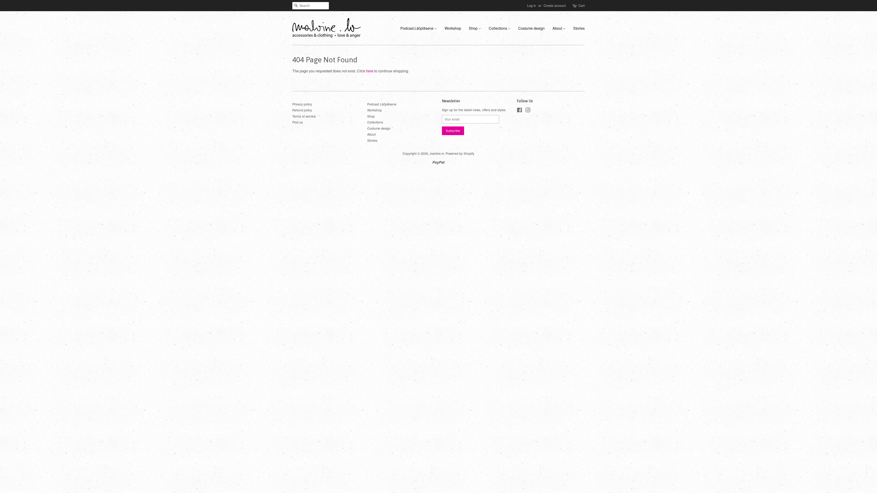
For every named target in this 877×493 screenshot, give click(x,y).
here (369, 70)
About (557, 28)
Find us (297, 122)
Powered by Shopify (460, 153)
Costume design (531, 28)
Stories (579, 28)
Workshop (453, 28)
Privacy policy (302, 104)
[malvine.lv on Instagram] (527, 110)
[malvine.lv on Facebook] (519, 110)
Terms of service (304, 116)
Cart (582, 5)
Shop (473, 28)
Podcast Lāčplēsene (417, 28)
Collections (498, 28)
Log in (531, 5)
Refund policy (302, 110)
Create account (555, 5)
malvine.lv (437, 153)
